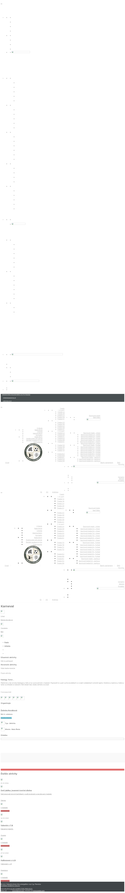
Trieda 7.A (20, 168)
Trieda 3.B (20, 114)
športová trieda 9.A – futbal (29, 298)
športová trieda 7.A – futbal (29, 284)
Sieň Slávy (17, 219)
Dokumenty (18, 48)
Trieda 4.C (20, 127)
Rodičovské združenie (23, 39)
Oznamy (16, 367)
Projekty (16, 376)
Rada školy (17, 35)
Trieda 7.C (20, 177)
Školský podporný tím (23, 44)
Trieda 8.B (20, 195)
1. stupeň (16, 78)
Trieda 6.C (20, 159)
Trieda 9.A (20, 204)
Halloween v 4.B (8, 860)
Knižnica (5, 343)
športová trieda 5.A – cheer (29, 244)
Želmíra (3, 800)
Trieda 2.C (20, 100)
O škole (5, 12)
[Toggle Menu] (1, 407)
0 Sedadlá (4, 808)
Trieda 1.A (20, 82)
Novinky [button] (5, 350)
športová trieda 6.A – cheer (29, 248)
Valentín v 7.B (7, 825)
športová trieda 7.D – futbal (30, 289)
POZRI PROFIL (6, 718)
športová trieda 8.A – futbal (29, 293)
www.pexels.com (39, 891)
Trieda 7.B (20, 172)
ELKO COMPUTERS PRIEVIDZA (21, 889)
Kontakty (17, 30)
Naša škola (17, 17)
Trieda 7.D (20, 181)
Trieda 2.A (20, 91)
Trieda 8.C (20, 199)
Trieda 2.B (20, 96)
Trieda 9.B (20, 208)
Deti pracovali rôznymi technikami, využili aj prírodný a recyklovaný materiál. (26, 794)
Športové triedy (9, 215)
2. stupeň (17, 132)
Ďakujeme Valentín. (7, 829)
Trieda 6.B (20, 154)
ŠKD (3, 324)
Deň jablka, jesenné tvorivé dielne (16, 790)
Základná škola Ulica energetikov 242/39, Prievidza (16, 394)
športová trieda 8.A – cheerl (30, 262)
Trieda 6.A (20, 150)
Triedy (4, 73)
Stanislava (4, 870)
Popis (6, 642)
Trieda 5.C (20, 145)
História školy (19, 26)
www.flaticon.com (18, 891)
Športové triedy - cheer (24, 239)
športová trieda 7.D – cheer (29, 257)
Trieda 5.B (20, 141)
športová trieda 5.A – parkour (30, 307)
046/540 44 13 (7, 401)
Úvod (3, 6)
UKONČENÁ (5, 811)
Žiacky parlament (10, 318)
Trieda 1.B (20, 87)
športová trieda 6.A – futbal (29, 280)
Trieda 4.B (20, 123)
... (12, 105)
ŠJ (2, 331)
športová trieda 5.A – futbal (29, 275)
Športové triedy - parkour (25, 302)
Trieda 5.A (20, 136)
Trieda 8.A (20, 190)
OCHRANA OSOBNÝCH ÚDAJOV (10, 886)
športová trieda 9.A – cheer (29, 266)
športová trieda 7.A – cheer (29, 253)
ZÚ (2, 337)
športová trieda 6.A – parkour (30, 311)
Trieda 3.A (20, 109)
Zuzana (3, 835)
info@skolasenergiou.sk (9, 398)
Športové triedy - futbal (24, 271)
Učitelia (16, 21)
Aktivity (16, 372)
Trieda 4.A (20, 118)
